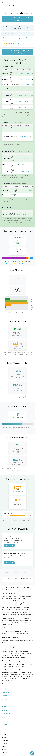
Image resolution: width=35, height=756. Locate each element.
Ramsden (4, 703)
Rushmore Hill (6, 713)
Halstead (4, 706)
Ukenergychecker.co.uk (11, 3)
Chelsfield (4, 695)
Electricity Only (9, 39)
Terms (4, 746)
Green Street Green (7, 728)
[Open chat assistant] (32, 753)
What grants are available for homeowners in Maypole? (18, 579)
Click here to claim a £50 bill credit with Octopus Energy (17, 19)
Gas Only (22, 39)
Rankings (5, 740)
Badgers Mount (6, 692)
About (4, 734)
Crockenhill (5, 724)
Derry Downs (5, 717)
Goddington (5, 710)
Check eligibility (9, 545)
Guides (4, 737)
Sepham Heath (6, 721)
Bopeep (4, 688)
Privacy (4, 743)
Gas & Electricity (10, 43)
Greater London (6, 6)
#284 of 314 (13, 520)
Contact (4, 749)
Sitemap (4, 752)
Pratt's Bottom (6, 699)
